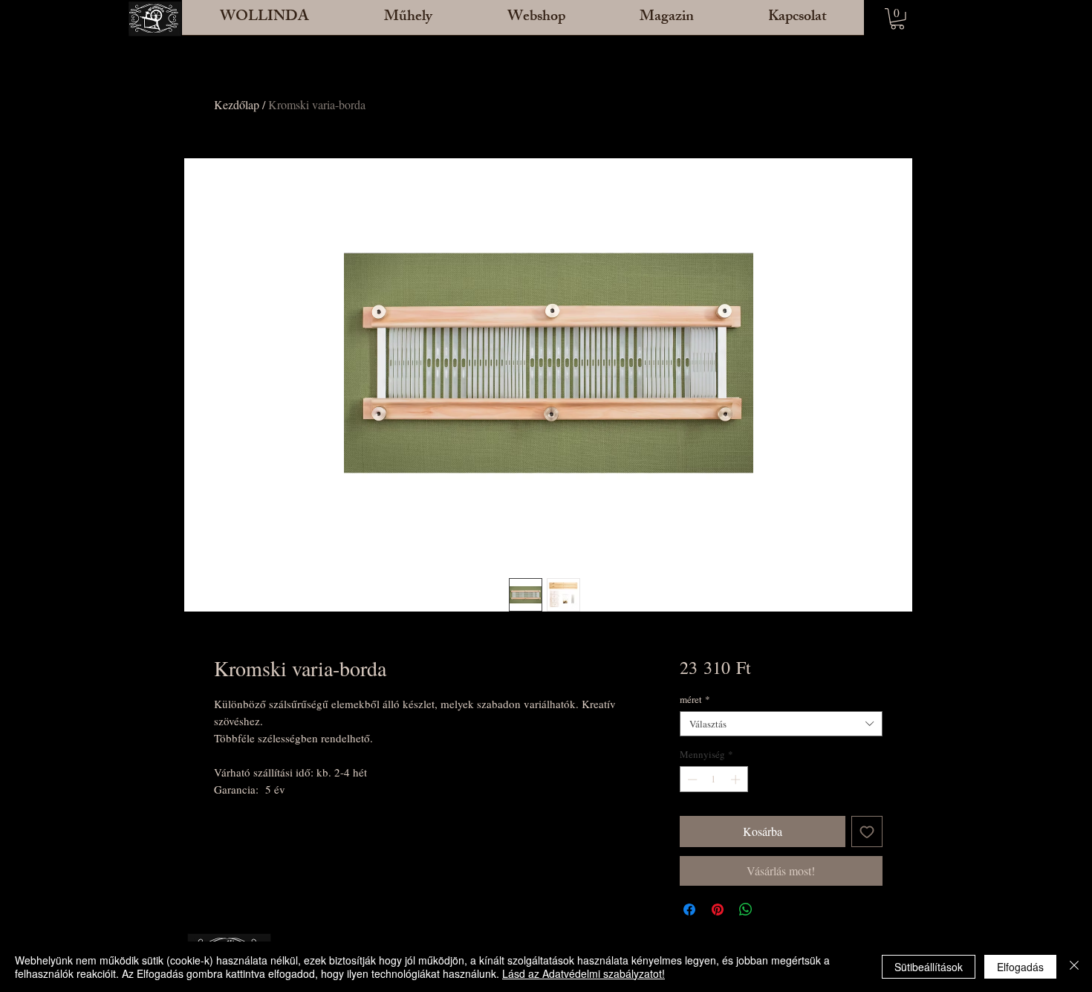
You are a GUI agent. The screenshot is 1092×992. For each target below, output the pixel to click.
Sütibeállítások (928, 966)
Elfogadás (1020, 966)
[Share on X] (774, 909)
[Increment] (737, 779)
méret (695, 699)
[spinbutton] (713, 779)
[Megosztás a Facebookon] (689, 909)
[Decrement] (691, 779)
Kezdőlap (236, 104)
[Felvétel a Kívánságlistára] (867, 831)
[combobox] (781, 723)
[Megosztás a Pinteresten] (718, 909)
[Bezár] (1074, 966)
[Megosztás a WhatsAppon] (746, 909)
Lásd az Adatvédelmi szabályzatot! (583, 973)
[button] (407, 22)
